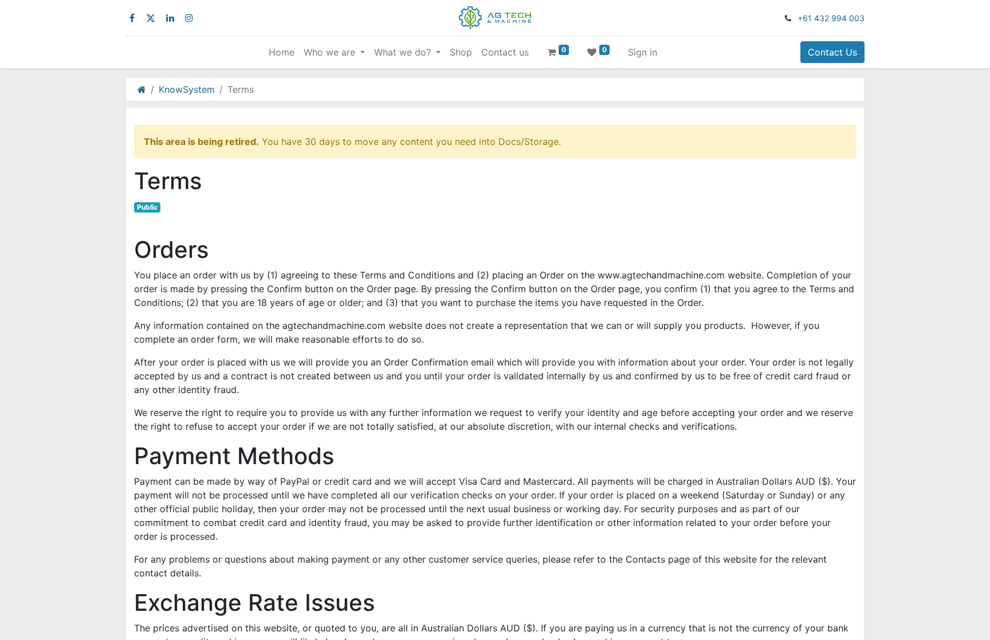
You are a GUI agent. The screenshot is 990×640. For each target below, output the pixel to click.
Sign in (642, 52)
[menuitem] (281, 52)
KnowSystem (187, 89)
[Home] (142, 89)
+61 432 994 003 (831, 18)
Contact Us (832, 52)
